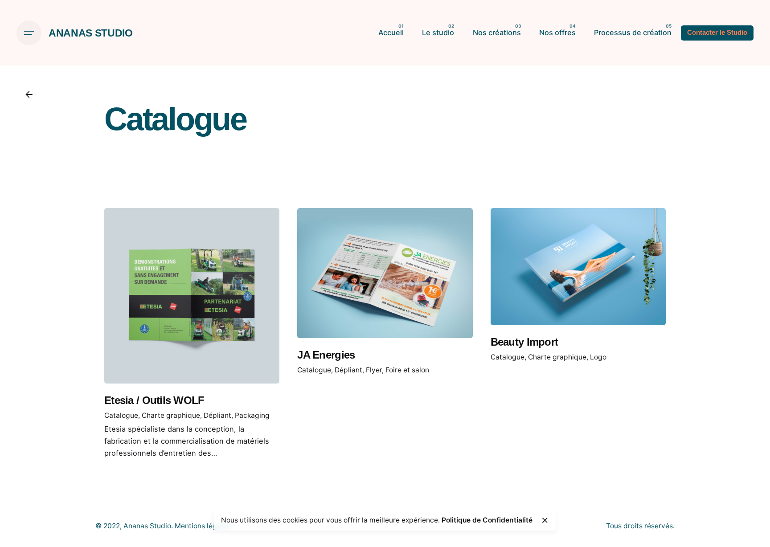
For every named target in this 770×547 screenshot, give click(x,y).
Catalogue (121, 415)
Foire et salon (407, 370)
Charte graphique (171, 415)
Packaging (252, 415)
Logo (598, 357)
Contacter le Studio (717, 32)
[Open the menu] (28, 32)
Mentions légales (202, 526)
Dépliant (217, 415)
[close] (545, 520)
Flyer (374, 370)
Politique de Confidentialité (487, 520)
